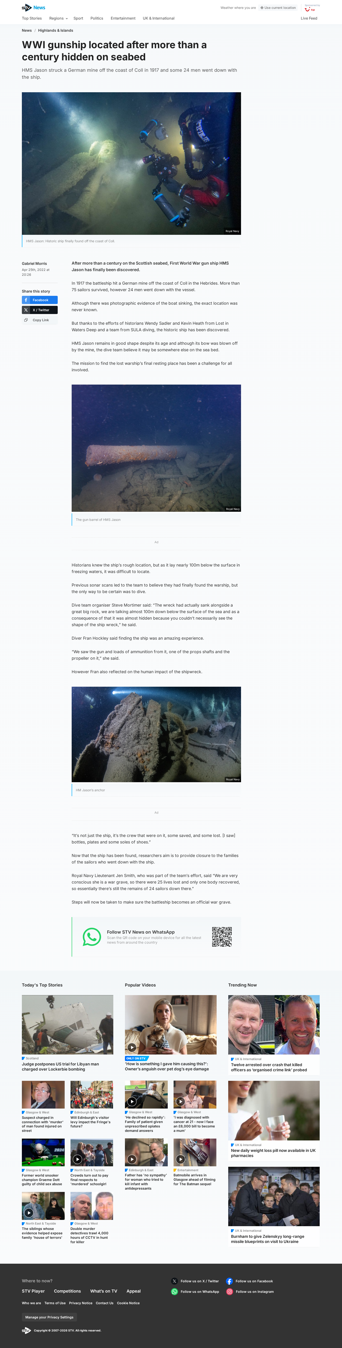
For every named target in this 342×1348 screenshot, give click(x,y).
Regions (56, 18)
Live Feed (309, 18)
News (27, 30)
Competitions (67, 1291)
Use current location (280, 8)
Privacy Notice (80, 1303)
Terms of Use (55, 1303)
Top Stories (32, 18)
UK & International (158, 18)
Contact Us (105, 1303)
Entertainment (123, 18)
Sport (78, 18)
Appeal (134, 1291)
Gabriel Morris (34, 263)
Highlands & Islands (55, 30)
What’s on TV (103, 1291)
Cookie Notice (128, 1303)
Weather (227, 8)
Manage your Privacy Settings (49, 1317)
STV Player (33, 1291)
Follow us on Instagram (255, 1291)
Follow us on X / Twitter (200, 1281)
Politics (97, 18)
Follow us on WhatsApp (200, 1291)
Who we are (31, 1303)
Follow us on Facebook (254, 1281)
